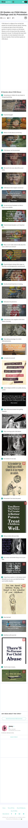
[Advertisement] (14, 55)
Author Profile (13, 737)
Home (4, 808)
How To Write (14, 811)
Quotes (4, 18)
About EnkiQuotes (21, 808)
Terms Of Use (11, 808)
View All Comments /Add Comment (14, 718)
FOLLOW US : (6, 814)
